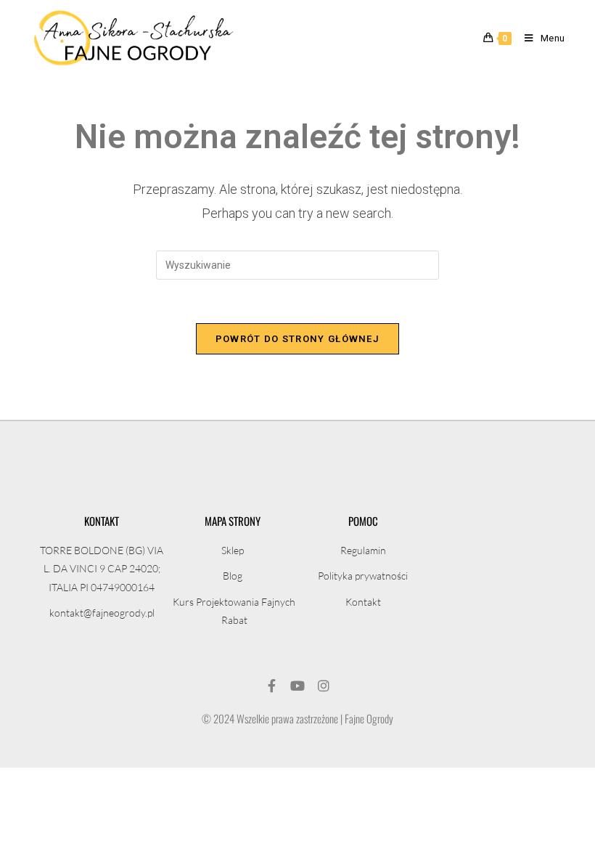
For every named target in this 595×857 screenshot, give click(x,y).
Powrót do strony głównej (297, 338)
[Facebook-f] (271, 686)
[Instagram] (324, 686)
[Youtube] (297, 686)
